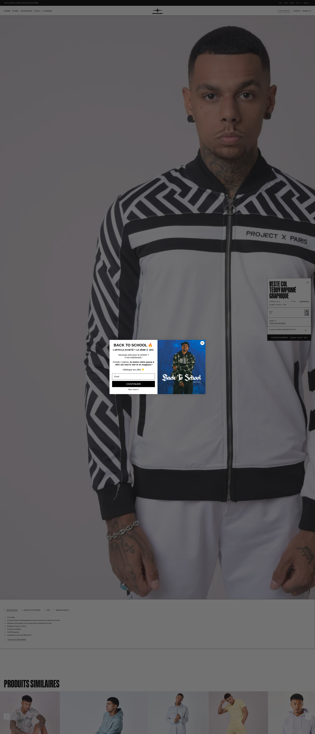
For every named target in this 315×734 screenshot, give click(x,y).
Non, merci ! (133, 389)
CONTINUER (133, 384)
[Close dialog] (202, 343)
